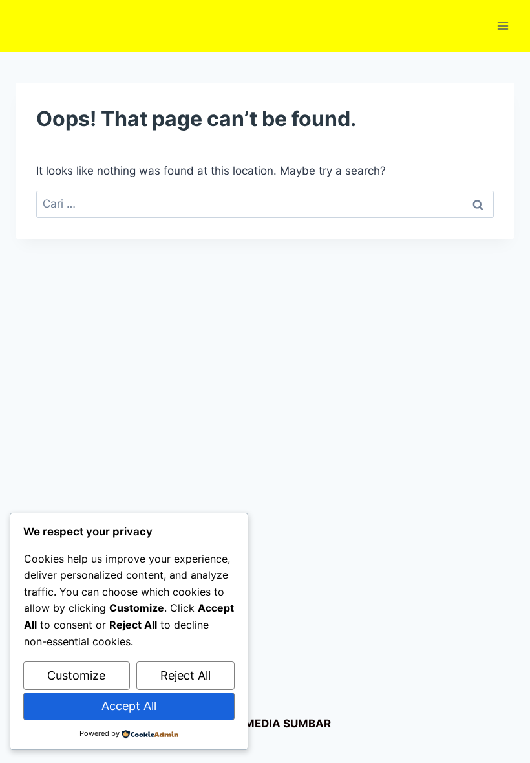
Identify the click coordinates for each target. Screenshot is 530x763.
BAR (319, 723)
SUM (294, 723)
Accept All (128, 706)
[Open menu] (502, 26)
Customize (76, 675)
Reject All (185, 675)
